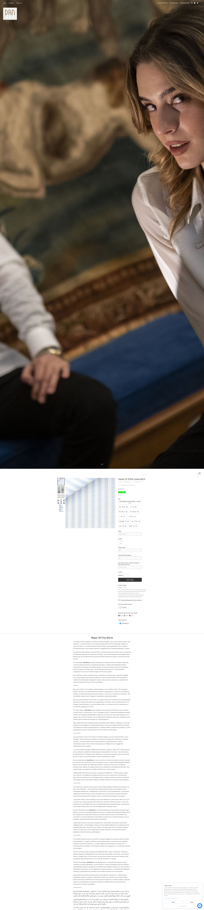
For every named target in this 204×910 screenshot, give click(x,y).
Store (4, 3)
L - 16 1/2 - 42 (132, 516)
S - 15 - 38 (133, 507)
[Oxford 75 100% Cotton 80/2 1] (61, 489)
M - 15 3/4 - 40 (134, 512)
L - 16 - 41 (122, 516)
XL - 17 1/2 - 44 (136, 521)
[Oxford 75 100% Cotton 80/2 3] (61, 501)
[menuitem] (143, 475)
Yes (121, 541)
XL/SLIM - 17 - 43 (124, 521)
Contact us (19, 3)
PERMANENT (127, 482)
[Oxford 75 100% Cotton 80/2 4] (61, 508)
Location (11, 3)
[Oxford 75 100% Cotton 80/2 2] (61, 496)
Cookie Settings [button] (182, 906)
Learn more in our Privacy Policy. (171, 898)
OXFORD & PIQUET (138, 482)
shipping (120, 495)
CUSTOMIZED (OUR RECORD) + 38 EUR (129, 502)
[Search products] (199, 473)
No (121, 543)
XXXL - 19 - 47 (133, 526)
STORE (120, 482)
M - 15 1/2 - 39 (123, 512)
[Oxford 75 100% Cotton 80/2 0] (61, 481)
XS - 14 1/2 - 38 (123, 507)
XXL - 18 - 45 (122, 526)
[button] (123, 607)
